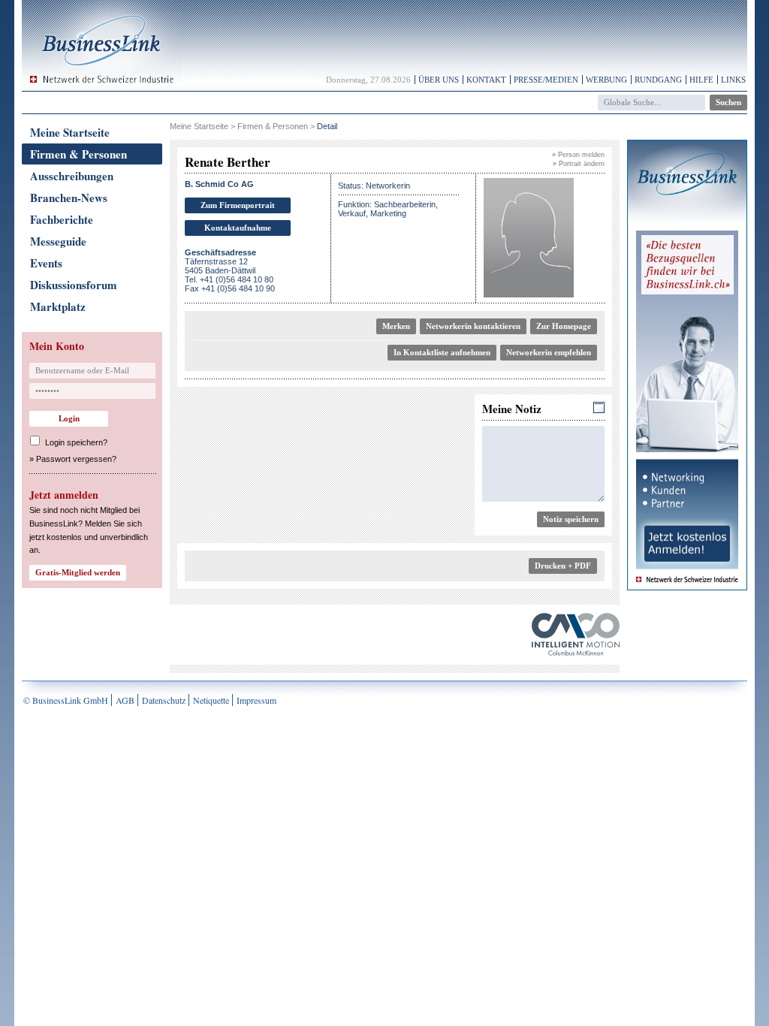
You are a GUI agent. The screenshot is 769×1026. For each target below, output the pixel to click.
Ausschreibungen (71, 175)
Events (46, 263)
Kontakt (486, 79)
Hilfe (701, 79)
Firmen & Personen (78, 154)
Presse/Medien (546, 79)
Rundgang (658, 79)
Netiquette (211, 700)
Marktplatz (58, 306)
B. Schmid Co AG (219, 184)
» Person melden (578, 154)
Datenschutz (163, 700)
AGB (125, 700)
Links (733, 79)
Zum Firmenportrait (238, 205)
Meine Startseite (70, 132)
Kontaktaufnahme (237, 227)
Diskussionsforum (73, 284)
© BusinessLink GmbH (65, 700)
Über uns (438, 79)
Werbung (606, 79)
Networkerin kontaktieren (473, 325)
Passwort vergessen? (76, 458)
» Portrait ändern (579, 163)
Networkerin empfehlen (548, 352)
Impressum (256, 700)
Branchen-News (68, 197)
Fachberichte (61, 219)
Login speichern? (76, 442)
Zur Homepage (563, 325)
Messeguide (58, 241)
